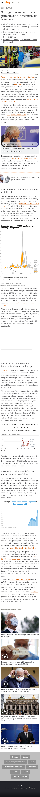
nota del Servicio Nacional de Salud (22, 548)
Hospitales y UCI (10, 37)
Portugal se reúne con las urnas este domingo (17, 77)
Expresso (34, 592)
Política (25, 772)
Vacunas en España (11, 40)
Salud (32, 762)
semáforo (6, 370)
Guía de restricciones (28, 40)
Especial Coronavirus (20, 776)
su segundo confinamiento (16, 115)
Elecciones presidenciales (15, 762)
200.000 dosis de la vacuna (20, 580)
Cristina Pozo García (9, 73)
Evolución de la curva (21, 34)
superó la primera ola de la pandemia (24, 158)
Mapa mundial (8, 42)
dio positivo (18, 84)
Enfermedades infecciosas (13, 767)
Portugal (15, 757)
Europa (25, 757)
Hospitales (32, 767)
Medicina (15, 772)
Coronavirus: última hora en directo (17, 32)
